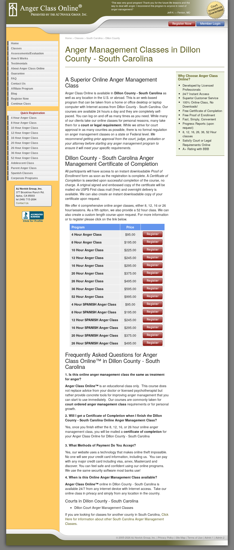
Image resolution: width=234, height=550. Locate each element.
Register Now (181, 23)
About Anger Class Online (28, 68)
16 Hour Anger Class (24, 138)
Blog (14, 93)
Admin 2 (219, 537)
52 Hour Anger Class (24, 158)
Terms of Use (194, 537)
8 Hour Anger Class (24, 122)
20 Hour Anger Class (24, 143)
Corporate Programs (24, 178)
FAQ (13, 78)
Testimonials (19, 63)
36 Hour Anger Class (24, 153)
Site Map (180, 537)
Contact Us (18, 83)
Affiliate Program (22, 88)
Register (153, 234)
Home (15, 43)
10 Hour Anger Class (24, 128)
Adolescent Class (22, 163)
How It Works (19, 58)
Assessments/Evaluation (27, 53)
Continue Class (21, 103)
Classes (16, 48)
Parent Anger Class (24, 168)
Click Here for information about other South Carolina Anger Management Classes (116, 519)
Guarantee (18, 73)
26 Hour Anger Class (24, 148)
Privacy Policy (166, 537)
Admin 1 (209, 537)
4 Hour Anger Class (24, 117)
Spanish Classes (22, 173)
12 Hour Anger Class (24, 133)
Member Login (210, 23)
